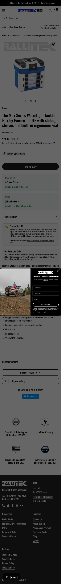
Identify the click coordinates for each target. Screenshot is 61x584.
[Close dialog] (58, 270)
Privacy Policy (41, 312)
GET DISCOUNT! (45, 304)
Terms (46, 312)
